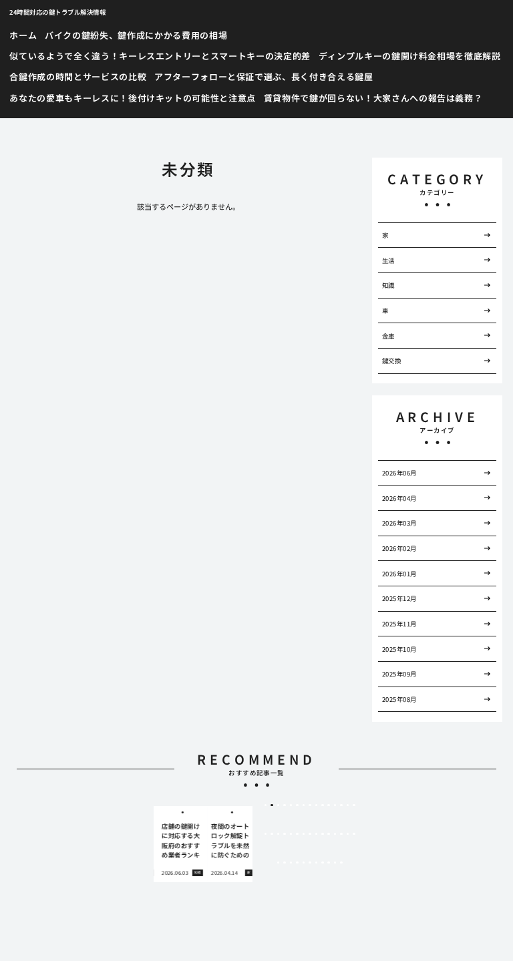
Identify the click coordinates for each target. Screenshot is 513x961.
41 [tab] (341, 862)
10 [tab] (322, 805)
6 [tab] (297, 805)
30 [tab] (354, 834)
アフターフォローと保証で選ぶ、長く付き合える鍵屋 (263, 76)
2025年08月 (399, 699)
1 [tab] (266, 805)
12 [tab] (335, 805)
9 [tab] (316, 805)
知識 (388, 285)
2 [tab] (272, 805)
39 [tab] (328, 862)
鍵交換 (391, 360)
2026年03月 (399, 523)
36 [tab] (310, 862)
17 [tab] (272, 834)
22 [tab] (304, 834)
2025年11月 (399, 623)
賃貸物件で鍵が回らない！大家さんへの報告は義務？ (373, 97)
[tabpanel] (178, 844)
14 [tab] (348, 805)
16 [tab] (266, 834)
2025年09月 (399, 674)
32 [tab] (284, 862)
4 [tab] (285, 805)
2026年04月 (399, 498)
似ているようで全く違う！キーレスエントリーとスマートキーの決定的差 (159, 55)
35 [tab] (304, 862)
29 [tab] (348, 834)
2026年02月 (399, 548)
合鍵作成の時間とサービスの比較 (77, 76)
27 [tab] (335, 834)
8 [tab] (310, 805)
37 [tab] (316, 862)
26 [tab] (328, 834)
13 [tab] (341, 805)
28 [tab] (341, 834)
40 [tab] (335, 862)
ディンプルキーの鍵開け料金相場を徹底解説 (410, 55)
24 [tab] (316, 834)
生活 (388, 260)
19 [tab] (284, 834)
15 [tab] (354, 805)
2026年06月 (399, 472)
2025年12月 (399, 598)
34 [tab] (297, 862)
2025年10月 (399, 649)
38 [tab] (322, 862)
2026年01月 (399, 573)
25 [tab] (322, 834)
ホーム (23, 35)
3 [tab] (278, 805)
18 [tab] (278, 834)
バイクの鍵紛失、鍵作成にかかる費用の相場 (136, 35)
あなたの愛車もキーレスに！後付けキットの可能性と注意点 (132, 97)
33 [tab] (291, 862)
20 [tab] (291, 834)
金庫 (388, 336)
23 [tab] (310, 834)
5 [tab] (291, 805)
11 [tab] (328, 805)
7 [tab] (304, 805)
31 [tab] (278, 862)
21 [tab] (297, 834)
